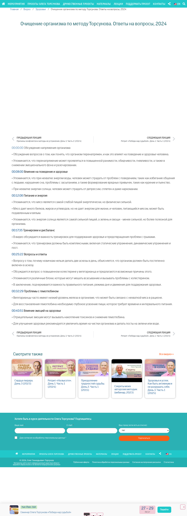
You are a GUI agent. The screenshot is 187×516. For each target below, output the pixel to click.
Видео (27, 9)
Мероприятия (16, 3)
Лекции (118, 3)
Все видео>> (166, 354)
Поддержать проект (138, 3)
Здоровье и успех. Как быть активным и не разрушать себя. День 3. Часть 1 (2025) (160, 387)
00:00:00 (17, 147)
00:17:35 (17, 230)
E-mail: (70, 425)
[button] (183, 3)
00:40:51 (17, 310)
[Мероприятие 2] (94, 514)
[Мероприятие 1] (87, 514)
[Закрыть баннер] (182, 507)
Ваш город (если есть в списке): (133, 425)
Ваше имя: (19, 425)
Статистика (169, 462)
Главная (14, 9)
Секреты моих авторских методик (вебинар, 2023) (125, 389)
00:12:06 (17, 195)
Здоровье (41, 9)
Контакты (159, 3)
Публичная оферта (81, 462)
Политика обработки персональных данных (110, 462)
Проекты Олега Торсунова (43, 3)
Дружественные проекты (78, 3)
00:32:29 (17, 291)
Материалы (104, 3)
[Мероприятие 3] (100, 514)
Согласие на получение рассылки (146, 462)
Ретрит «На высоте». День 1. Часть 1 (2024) (60, 383)
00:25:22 (17, 254)
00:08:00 (17, 171)
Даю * (43, 438)
